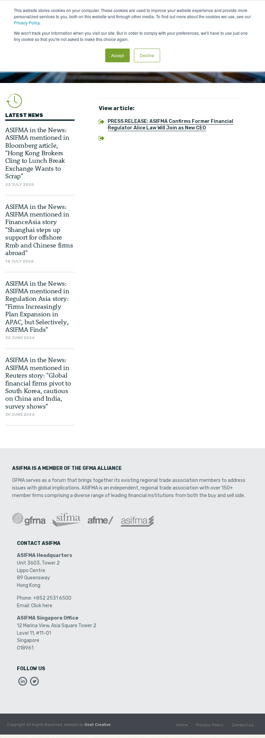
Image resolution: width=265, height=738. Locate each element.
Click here (41, 606)
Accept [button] (117, 55)
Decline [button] (147, 55)
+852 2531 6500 (52, 598)
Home (182, 725)
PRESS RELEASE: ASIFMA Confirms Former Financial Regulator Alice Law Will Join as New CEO (170, 124)
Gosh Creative (98, 725)
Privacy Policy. (27, 22)
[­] (23, 683)
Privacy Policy (210, 725)
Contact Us (243, 725)
